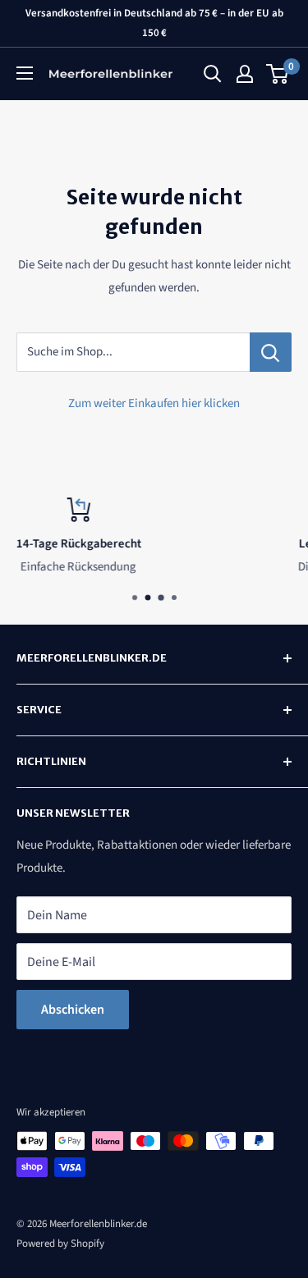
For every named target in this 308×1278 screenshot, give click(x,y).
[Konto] (245, 74)
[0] (278, 74)
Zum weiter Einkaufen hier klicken (154, 403)
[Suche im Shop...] (271, 352)
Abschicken (72, 1010)
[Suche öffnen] (213, 74)
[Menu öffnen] (24, 73)
